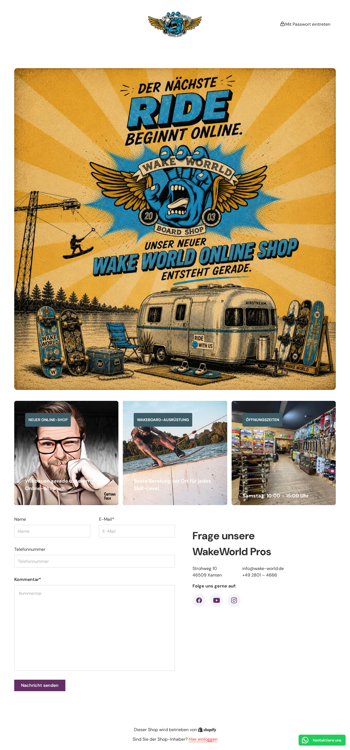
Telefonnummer (29, 549)
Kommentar (27, 579)
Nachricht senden (40, 685)
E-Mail (106, 519)
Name (20, 519)
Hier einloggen (203, 739)
